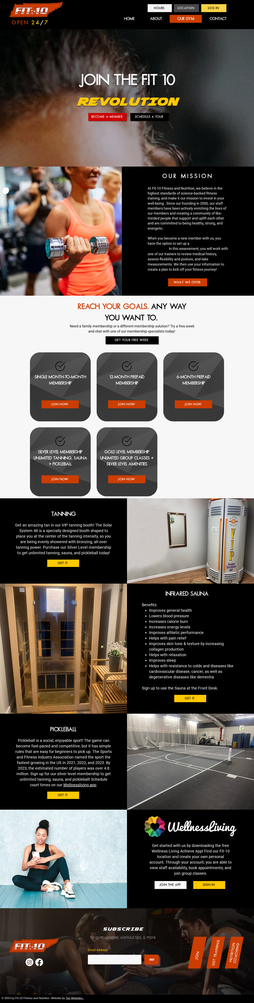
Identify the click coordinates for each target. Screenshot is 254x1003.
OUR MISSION (187, 176)
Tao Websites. (75, 998)
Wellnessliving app (79, 784)
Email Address (98, 950)
